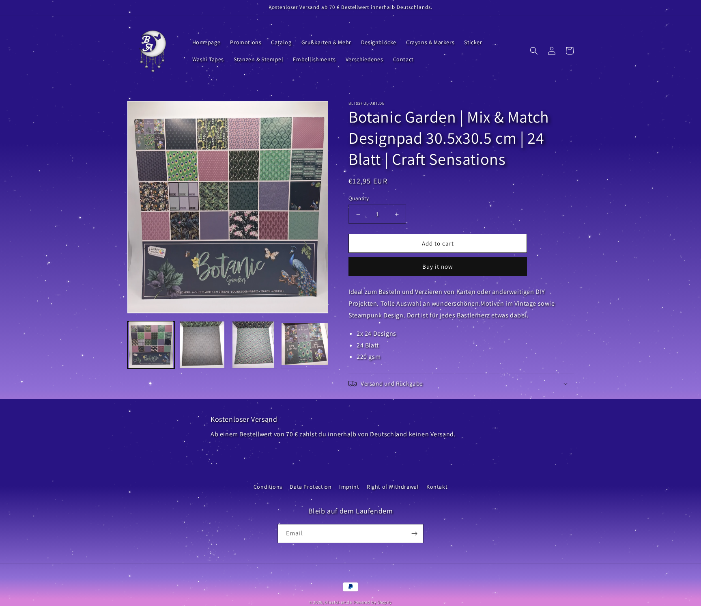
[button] (534, 51)
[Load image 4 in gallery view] (304, 344)
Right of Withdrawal (393, 486)
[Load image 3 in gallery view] (253, 344)
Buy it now (437, 266)
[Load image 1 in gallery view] (150, 344)
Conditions (268, 486)
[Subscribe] (414, 533)
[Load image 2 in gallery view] (202, 344)
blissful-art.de (338, 602)
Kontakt (436, 486)
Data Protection (310, 486)
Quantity (358, 198)
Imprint (349, 486)
